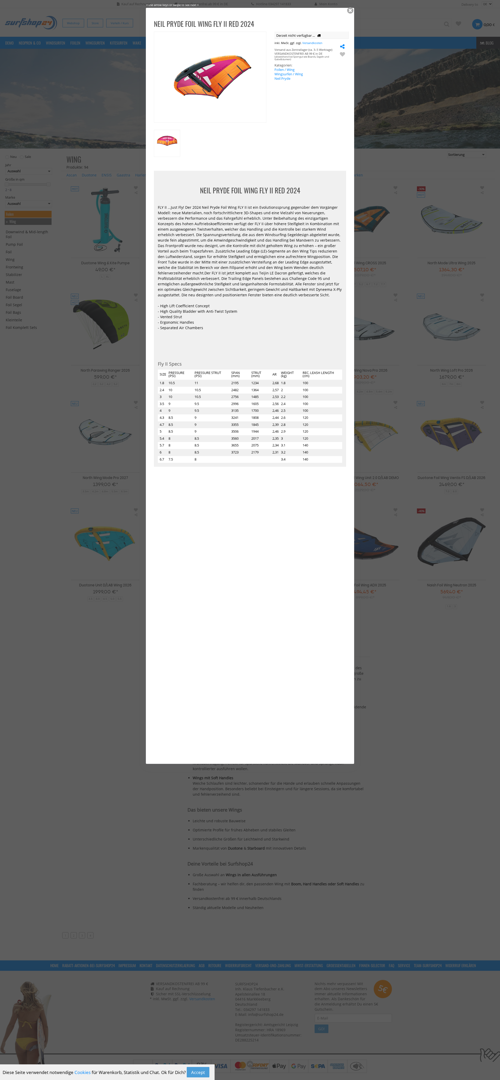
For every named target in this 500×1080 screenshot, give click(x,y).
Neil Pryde (282, 78)
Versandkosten (312, 43)
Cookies (82, 1072)
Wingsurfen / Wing (288, 74)
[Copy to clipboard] (342, 46)
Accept (198, 1072)
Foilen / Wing (284, 70)
